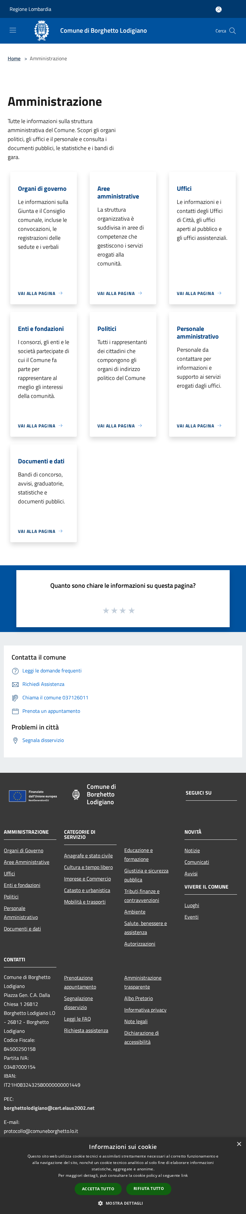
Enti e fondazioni (22, 885)
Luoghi (191, 905)
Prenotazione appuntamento (80, 982)
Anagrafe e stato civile (88, 855)
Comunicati (196, 862)
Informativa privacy (145, 1010)
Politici (11, 896)
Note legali (136, 1021)
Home (14, 58)
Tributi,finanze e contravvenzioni (142, 895)
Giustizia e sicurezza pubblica (146, 875)
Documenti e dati (22, 928)
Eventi (191, 917)
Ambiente (134, 911)
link (184, 1175)
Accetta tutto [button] (98, 1189)
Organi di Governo (23, 850)
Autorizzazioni (139, 944)
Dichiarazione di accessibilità (141, 1037)
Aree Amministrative (26, 862)
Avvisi (191, 873)
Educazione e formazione (138, 854)
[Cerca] (232, 31)
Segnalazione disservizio (78, 1002)
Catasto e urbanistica (87, 890)
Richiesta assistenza (86, 1030)
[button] (123, 1203)
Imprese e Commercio (87, 878)
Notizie (192, 850)
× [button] (238, 1144)
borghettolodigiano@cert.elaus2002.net (49, 1108)
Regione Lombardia (30, 9)
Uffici (9, 873)
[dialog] (123, 1175)
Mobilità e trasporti (85, 902)
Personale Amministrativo (21, 912)
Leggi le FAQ (77, 1019)
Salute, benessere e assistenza (145, 927)
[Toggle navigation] (13, 30)
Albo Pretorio (138, 998)
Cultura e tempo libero (88, 867)
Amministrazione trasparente (142, 982)
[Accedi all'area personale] (218, 9)
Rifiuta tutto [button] (149, 1188)
